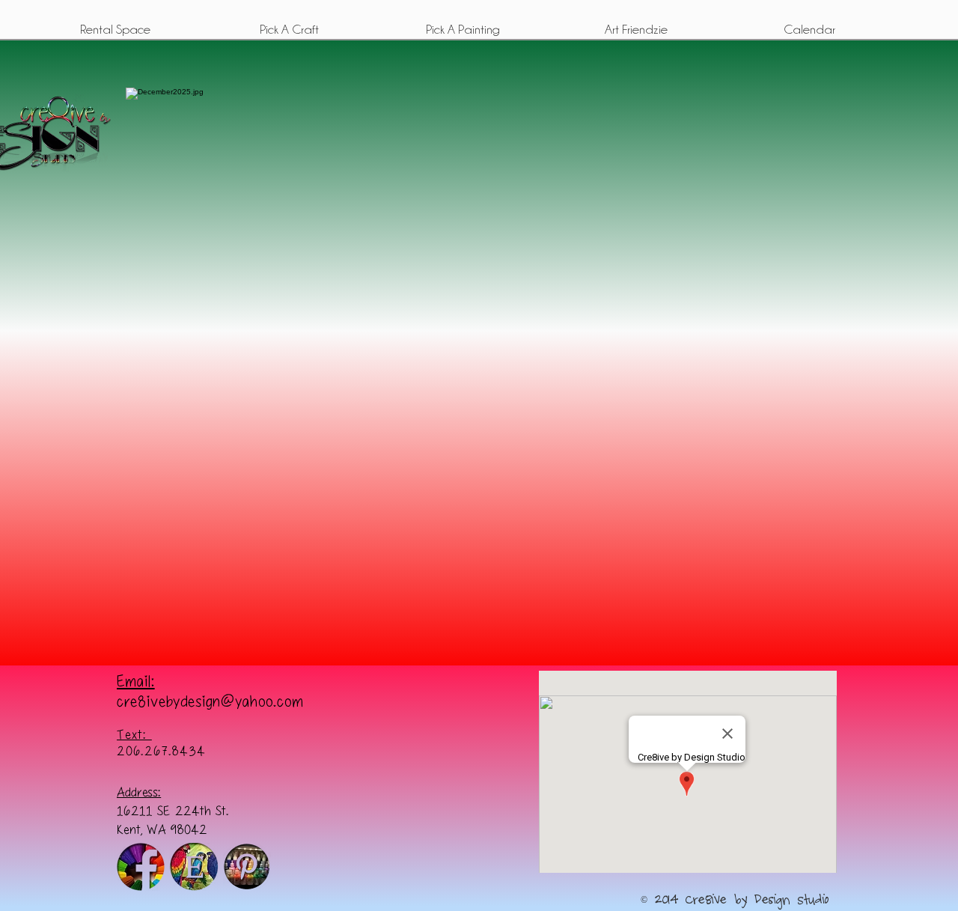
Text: (134, 734)
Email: (136, 680)
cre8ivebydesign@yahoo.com (211, 701)
